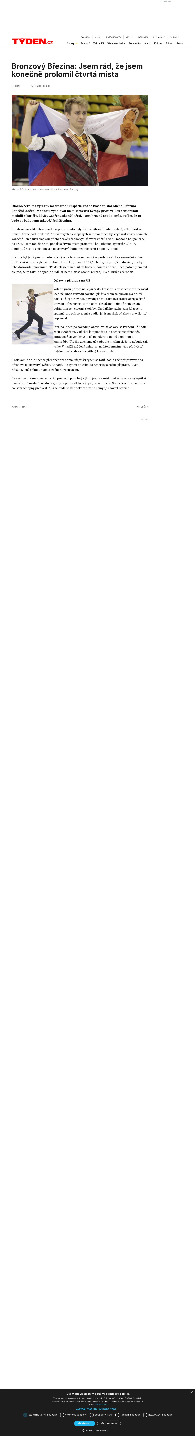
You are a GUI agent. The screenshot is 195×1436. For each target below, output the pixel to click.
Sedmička (85, 37)
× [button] (191, 1392)
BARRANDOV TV (113, 37)
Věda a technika (116, 43)
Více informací (101, 1404)
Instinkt (98, 37)
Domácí (85, 43)
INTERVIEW (143, 37)
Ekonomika (135, 43)
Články (70, 43)
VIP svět (129, 37)
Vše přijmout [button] (85, 1423)
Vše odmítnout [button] (109, 1423)
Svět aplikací (159, 37)
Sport (147, 43)
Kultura (158, 43)
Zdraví (169, 43)
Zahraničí (98, 43)
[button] (97, 1408)
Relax (180, 43)
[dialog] (97, 1412)
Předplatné (174, 37)
